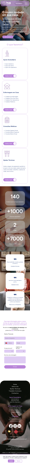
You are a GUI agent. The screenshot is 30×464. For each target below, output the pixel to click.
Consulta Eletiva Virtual (15, 421)
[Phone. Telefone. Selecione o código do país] (6, 343)
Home (15, 384)
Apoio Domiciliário (15, 397)
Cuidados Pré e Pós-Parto (15, 409)
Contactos (15, 393)
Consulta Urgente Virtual (15, 418)
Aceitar (11, 461)
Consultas (15, 416)
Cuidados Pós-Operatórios (15, 410)
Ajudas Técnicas (15, 389)
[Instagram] (15, 426)
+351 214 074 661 (15, 437)
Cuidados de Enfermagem (15, 407)
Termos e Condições (15, 447)
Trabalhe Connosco (15, 391)
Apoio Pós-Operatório (15, 402)
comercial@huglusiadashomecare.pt (15, 439)
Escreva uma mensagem (10, 355)
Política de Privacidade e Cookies (15, 446)
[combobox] (9, 351)
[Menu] (26, 3)
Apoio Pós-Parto (15, 400)
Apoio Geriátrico (15, 399)
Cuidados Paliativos (15, 412)
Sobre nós (15, 386)
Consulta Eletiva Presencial (15, 419)
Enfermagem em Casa (15, 406)
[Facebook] (11, 426)
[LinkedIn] (19, 426)
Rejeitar (18, 461)
